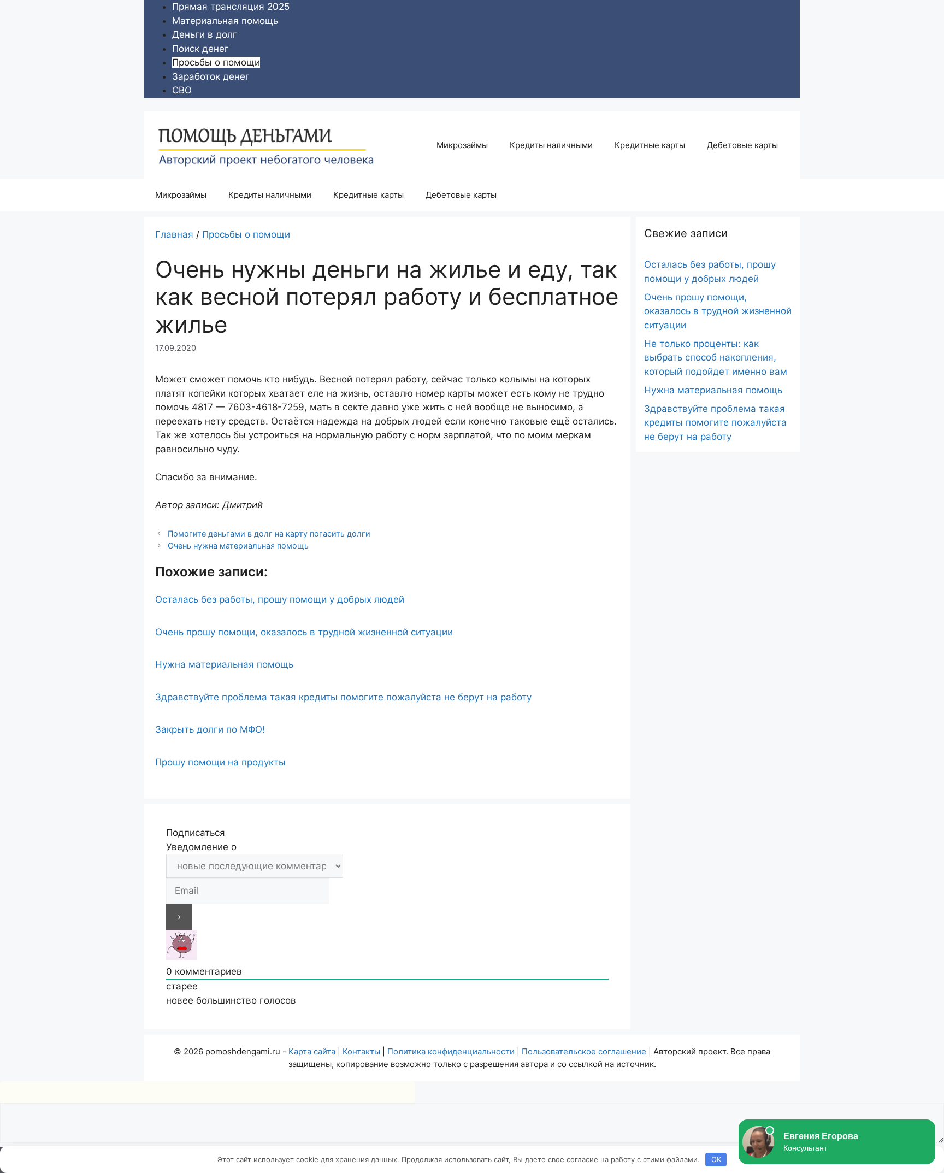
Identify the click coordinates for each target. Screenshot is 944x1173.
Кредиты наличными (551, 145)
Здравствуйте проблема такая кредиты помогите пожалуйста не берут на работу (343, 697)
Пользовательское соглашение (584, 1051)
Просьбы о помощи (216, 62)
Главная (174, 234)
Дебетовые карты (742, 145)
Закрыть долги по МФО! (210, 729)
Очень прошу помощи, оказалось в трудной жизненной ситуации (304, 632)
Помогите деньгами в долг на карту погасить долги (269, 533)
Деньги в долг (204, 34)
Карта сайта (311, 1051)
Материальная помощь (225, 20)
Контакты (361, 1051)
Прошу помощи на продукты (220, 762)
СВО (182, 90)
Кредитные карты (650, 145)
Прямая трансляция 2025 (231, 6)
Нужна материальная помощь (224, 664)
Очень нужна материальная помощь (238, 545)
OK (716, 1159)
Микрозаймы (462, 145)
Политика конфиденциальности (451, 1051)
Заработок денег (211, 76)
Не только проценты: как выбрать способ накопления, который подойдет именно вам (715, 357)
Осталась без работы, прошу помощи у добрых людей (279, 599)
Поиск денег (200, 48)
